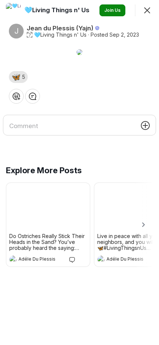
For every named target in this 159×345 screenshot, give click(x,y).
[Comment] (32, 96)
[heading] (40, 260)
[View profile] (13, 259)
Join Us (112, 10)
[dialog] (79, 172)
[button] (18, 77)
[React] (16, 96)
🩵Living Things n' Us (60, 35)
